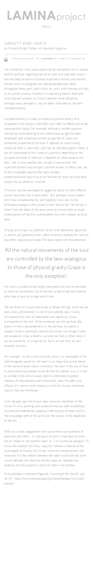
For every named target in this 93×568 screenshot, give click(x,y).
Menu (47, 26)
